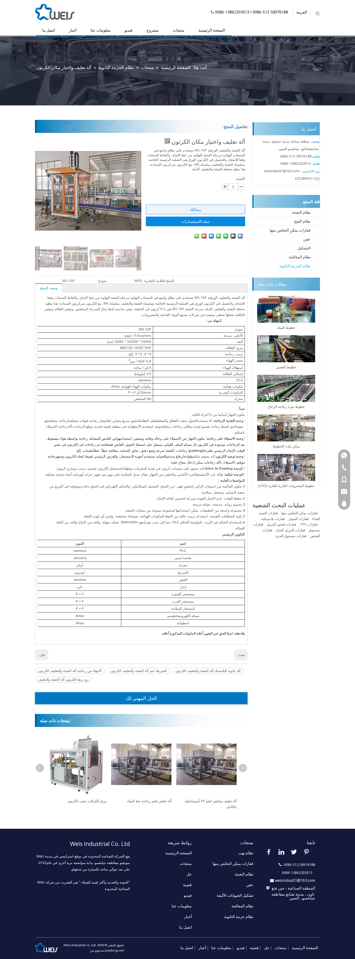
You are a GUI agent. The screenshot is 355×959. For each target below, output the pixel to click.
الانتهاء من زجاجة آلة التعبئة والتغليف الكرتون (70, 670)
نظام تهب (245, 853)
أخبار (73, 30)
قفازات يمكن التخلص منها (290, 230)
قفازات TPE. (308, 524)
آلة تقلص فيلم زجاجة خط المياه (84, 801)
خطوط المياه (286, 327)
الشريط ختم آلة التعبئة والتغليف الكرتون (138, 670)
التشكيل (304, 248)
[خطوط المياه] (286, 309)
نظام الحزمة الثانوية (295, 265)
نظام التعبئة (301, 212)
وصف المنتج (48, 288)
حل (189, 874)
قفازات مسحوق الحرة (291, 536)
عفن (307, 239)
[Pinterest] (306, 852)
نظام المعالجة (300, 257)
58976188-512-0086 (296, 156)
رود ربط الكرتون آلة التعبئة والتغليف (63, 679)
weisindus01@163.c (279, 171)
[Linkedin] (281, 852)
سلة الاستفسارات (195, 221)
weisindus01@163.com (295, 880)
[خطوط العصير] (286, 348)
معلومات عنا (101, 30)
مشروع (153, 30)
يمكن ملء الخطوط (286, 446)
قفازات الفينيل (298, 518)
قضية (187, 884)
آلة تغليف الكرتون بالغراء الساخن (213, 801)
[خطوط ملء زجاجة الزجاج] (286, 388)
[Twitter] (294, 852)
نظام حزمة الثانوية (238, 916)
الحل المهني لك (141, 698)
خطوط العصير (286, 367)
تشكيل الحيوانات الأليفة (235, 895)
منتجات (179, 30)
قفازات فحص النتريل (281, 524)
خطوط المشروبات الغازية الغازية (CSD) (286, 485)
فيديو (129, 30)
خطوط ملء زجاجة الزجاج (286, 406)
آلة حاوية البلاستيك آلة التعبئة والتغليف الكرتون (208, 670)
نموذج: (102, 280)
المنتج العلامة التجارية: (158, 280)
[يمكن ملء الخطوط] (286, 427)
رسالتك (195, 209)
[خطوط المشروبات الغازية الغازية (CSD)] (286, 467)
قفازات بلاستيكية (273, 518)
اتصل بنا (48, 30)
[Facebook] (269, 852)
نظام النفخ (302, 221)
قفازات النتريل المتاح (290, 530)
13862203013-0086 (295, 163)
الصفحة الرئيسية (212, 30)
